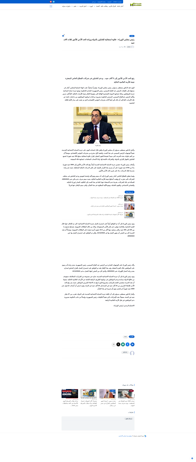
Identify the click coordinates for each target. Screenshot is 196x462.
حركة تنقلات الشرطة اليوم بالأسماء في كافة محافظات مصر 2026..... (70, 403)
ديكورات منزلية (66, 6)
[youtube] (51, 2)
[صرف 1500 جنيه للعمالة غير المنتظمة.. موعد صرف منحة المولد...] (129, 198)
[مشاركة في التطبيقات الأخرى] (114, 344)
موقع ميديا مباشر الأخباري (125, 436)
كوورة (91, 6)
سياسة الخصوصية (102, 1)
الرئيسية (109, 1)
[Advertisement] (98, 23)
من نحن (94, 1)
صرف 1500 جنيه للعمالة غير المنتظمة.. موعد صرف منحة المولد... (106, 197)
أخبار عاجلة (120, 6)
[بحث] (51, 6)
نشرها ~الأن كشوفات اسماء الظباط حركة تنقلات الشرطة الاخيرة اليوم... (105, 214)
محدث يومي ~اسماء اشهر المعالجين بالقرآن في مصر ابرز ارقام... (106, 206)
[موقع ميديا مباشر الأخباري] (136, 4)
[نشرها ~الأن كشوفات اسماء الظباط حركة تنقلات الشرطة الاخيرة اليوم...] (129, 215)
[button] (127, 344)
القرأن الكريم (112, 6)
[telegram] (54, 2)
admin (128, 46)
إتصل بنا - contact (117, 1)
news (132, 36)
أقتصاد (98, 6)
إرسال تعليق (129, 418)
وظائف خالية (104, 6)
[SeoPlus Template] (145, 436)
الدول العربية (83, 6)
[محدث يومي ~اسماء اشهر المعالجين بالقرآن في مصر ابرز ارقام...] (129, 206)
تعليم (75, 6)
